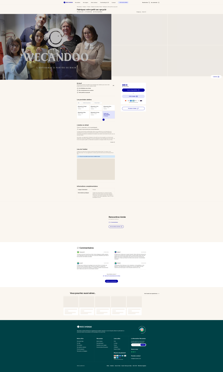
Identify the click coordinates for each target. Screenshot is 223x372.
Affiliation (116, 347)
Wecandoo (79, 6)
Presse (115, 345)
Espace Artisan (117, 349)
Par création (79, 345)
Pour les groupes (80, 349)
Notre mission (99, 341)
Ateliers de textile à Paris (96, 6)
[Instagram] (133, 351)
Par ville (78, 343)
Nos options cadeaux (81, 347)
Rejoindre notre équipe (102, 345)
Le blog (115, 343)
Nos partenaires (100, 343)
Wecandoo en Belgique (82, 351)
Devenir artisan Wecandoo (102, 347)
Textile (88, 6)
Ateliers (84, 6)
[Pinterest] (135, 351)
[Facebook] (131, 351)
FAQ (115, 341)
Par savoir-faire (80, 341)
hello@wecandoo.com (136, 358)
